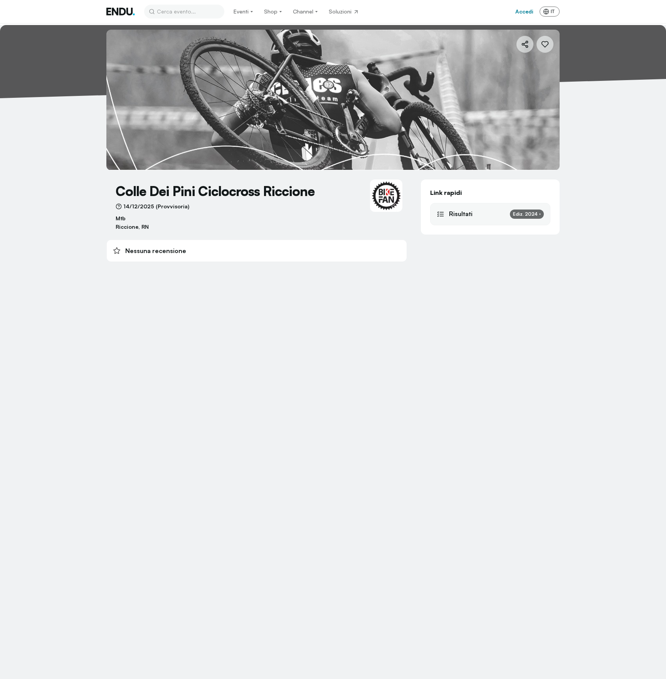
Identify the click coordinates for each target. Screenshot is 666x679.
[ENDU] (120, 11)
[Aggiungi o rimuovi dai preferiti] (544, 44)
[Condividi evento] (524, 44)
